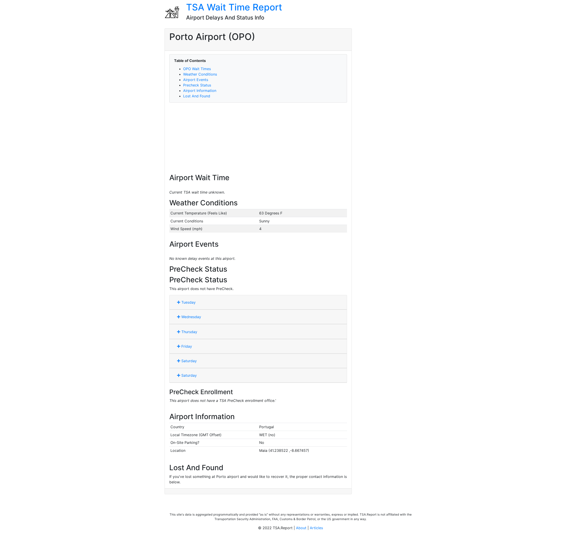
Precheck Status (197, 85)
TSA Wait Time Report (234, 7)
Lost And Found (196, 96)
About (301, 528)
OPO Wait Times (197, 68)
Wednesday (190, 317)
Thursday (188, 331)
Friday (186, 346)
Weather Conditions (200, 74)
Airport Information (199, 90)
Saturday (188, 361)
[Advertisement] (258, 138)
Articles (316, 528)
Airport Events (195, 79)
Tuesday (188, 302)
